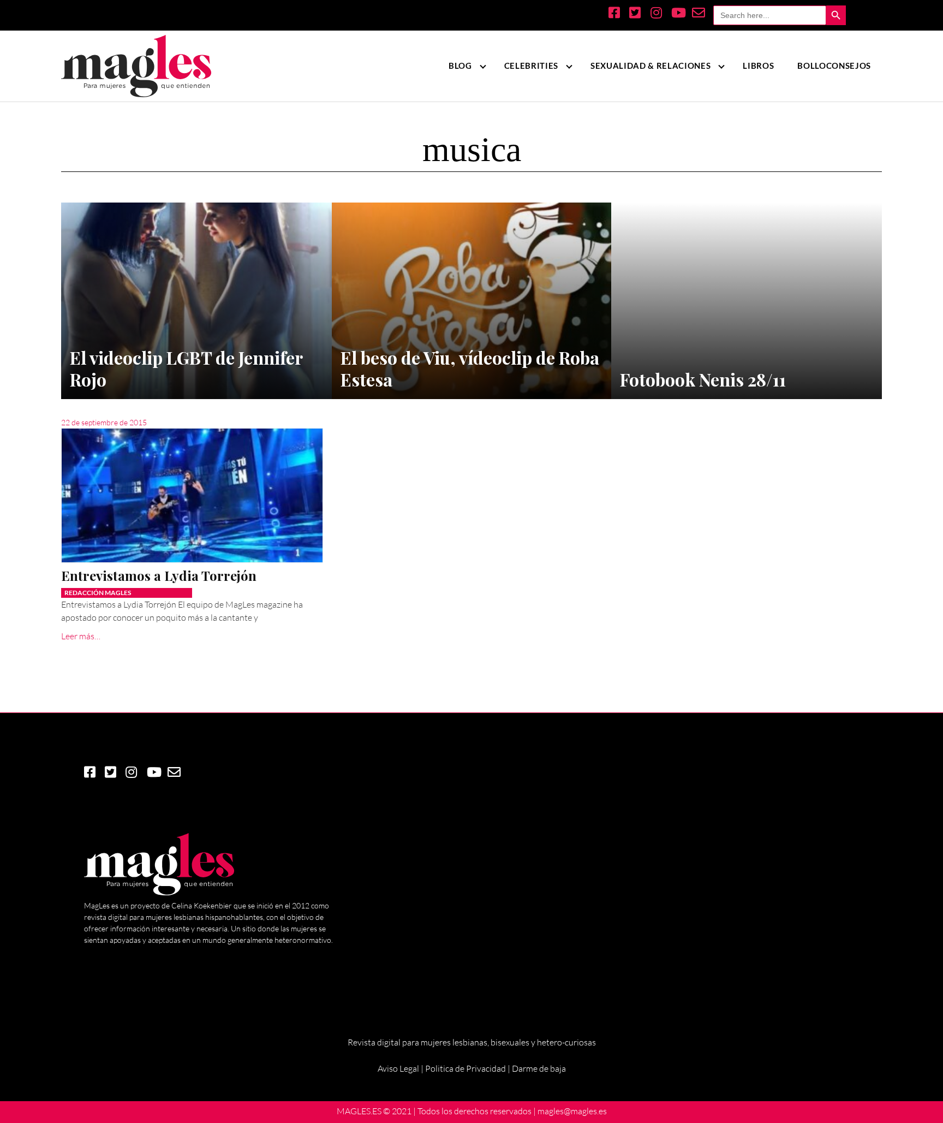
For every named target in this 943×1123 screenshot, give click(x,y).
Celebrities (531, 65)
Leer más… (80, 636)
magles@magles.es (572, 1111)
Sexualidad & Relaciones (650, 65)
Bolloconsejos (834, 65)
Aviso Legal (398, 1068)
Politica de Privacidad (465, 1068)
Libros (758, 65)
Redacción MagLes (97, 593)
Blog (460, 65)
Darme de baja (539, 1068)
